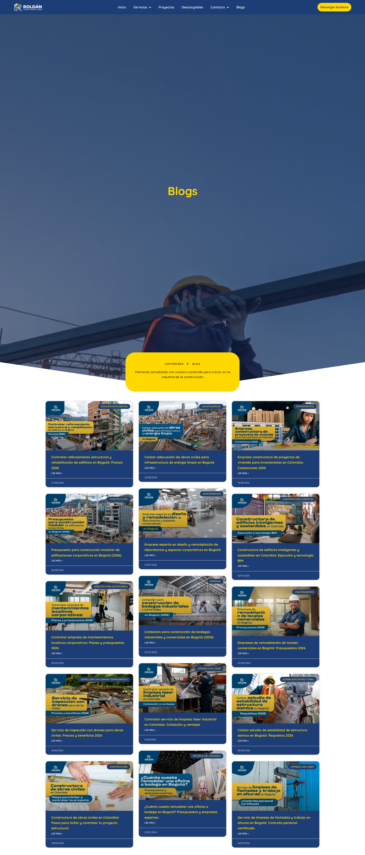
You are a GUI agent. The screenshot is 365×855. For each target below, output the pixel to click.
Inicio (122, 7)
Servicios (140, 7)
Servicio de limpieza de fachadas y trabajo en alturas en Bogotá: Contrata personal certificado (274, 822)
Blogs (240, 7)
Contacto (218, 7)
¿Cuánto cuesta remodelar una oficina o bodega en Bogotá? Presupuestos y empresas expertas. (180, 812)
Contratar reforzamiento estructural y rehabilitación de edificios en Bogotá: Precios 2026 (86, 462)
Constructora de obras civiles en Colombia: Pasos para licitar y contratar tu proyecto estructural (85, 822)
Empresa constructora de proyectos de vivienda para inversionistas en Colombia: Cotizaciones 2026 (271, 462)
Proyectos (166, 7)
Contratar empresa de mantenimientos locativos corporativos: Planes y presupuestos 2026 (87, 642)
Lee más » (56, 473)
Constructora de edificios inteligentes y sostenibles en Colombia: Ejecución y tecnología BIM (275, 555)
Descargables (192, 7)
